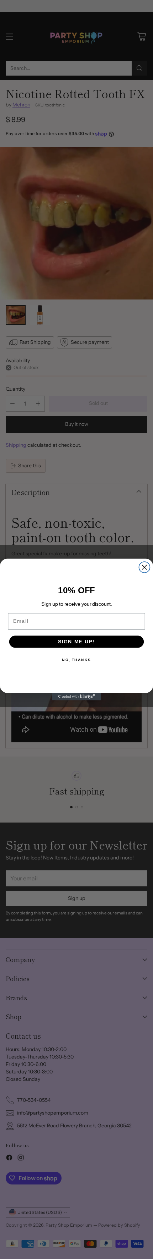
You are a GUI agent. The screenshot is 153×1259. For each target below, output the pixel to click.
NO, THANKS (76, 660)
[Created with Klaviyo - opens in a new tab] (76, 696)
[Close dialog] (144, 567)
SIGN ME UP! (76, 641)
